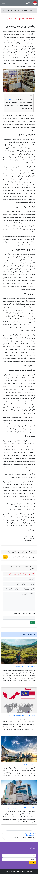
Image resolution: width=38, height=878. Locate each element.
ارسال (32, 623)
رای (5, 557)
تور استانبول (11, 99)
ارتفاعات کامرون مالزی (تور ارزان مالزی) (25, 667)
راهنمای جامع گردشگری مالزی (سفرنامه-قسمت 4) (22, 715)
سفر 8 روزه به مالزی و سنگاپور (27, 764)
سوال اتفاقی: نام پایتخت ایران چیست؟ (23, 613)
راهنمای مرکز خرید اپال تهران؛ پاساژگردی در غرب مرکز (21, 808)
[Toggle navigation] (3, 3)
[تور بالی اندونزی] (31, 3)
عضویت (32, 862)
